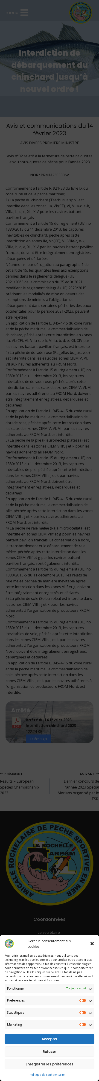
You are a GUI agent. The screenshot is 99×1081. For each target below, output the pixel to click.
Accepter (50, 1039)
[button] (92, 943)
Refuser (49, 1051)
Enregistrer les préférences (49, 1064)
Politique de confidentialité (47, 1075)
